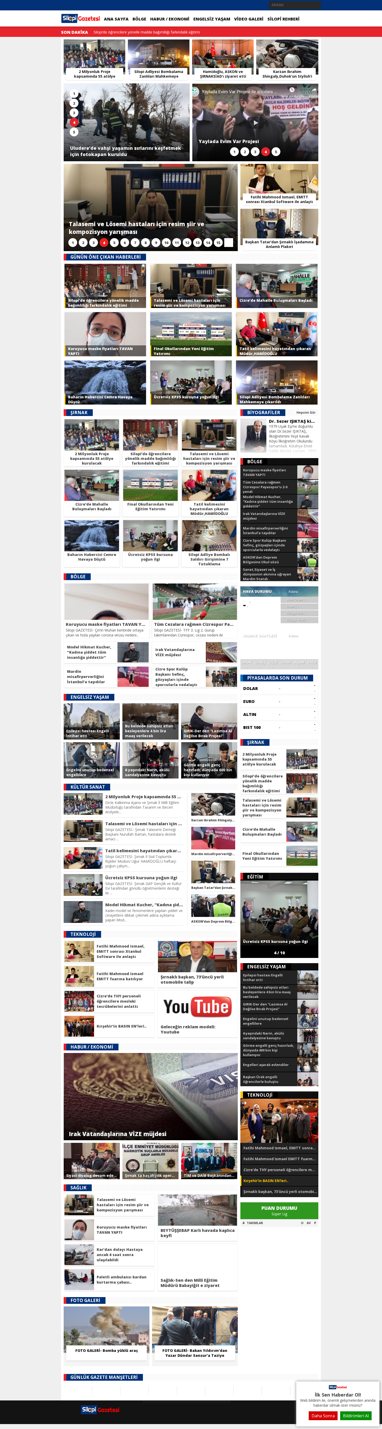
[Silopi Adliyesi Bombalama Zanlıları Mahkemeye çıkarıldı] (158, 45)
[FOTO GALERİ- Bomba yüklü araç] (106, 1313)
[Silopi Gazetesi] (338, 1389)
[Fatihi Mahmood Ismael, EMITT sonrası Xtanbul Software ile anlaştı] (279, 170)
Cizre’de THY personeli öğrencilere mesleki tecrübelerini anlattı (280, 1169)
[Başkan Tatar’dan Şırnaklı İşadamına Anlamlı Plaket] (279, 215)
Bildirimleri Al (356, 1416)
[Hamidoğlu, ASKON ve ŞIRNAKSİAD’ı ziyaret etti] (223, 45)
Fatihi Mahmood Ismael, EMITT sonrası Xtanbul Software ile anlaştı (280, 1147)
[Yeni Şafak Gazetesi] (248, 1390)
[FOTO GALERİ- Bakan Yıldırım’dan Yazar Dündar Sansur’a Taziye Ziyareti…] (195, 1313)
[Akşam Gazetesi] (106, 1390)
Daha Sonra (323, 1416)
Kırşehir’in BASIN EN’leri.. (265, 1180)
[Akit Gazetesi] (219, 1390)
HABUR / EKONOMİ (169, 19)
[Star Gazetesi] (134, 1390)
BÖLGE (139, 19)
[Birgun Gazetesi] (191, 1390)
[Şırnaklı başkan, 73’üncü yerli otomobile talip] (279, 1121)
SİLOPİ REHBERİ (283, 19)
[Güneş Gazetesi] (163, 1390)
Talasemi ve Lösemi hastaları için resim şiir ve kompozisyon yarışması (152, 32)
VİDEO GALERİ (249, 19)
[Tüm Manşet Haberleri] (228, 242)
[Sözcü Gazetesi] (78, 1390)
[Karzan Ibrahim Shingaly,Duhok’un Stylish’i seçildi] (287, 45)
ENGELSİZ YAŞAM (211, 19)
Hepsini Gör (306, 412)
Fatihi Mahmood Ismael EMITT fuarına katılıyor (280, 1158)
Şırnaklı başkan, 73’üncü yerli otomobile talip (280, 1191)
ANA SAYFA (116, 19)
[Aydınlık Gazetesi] (276, 1390)
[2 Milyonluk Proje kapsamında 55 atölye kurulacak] (94, 45)
